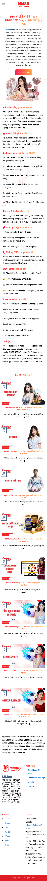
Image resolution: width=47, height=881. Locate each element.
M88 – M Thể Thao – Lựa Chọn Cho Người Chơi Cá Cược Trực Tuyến (23, 496)
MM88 (8, 29)
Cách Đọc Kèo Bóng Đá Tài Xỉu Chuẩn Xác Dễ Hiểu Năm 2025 (23, 628)
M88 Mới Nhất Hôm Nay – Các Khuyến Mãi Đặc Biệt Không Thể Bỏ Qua (23, 408)
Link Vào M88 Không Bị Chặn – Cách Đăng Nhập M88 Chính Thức (23, 584)
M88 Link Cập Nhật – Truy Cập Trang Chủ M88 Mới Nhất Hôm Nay (23, 452)
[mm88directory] (23, 4)
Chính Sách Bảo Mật (36, 777)
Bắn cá (7, 832)
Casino (7, 823)
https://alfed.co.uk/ (33, 825)
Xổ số (7, 827)
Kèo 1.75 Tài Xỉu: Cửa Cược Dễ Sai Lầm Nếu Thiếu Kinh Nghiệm (23, 671)
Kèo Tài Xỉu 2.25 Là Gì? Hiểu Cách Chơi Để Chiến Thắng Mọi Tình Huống (23, 715)
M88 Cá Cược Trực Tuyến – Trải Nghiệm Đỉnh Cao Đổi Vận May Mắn (24, 540)
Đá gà (7, 845)
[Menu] (3, 4)
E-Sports (8, 836)
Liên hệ (31, 782)
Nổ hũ (7, 840)
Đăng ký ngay (23, 72)
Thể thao (8, 819)
